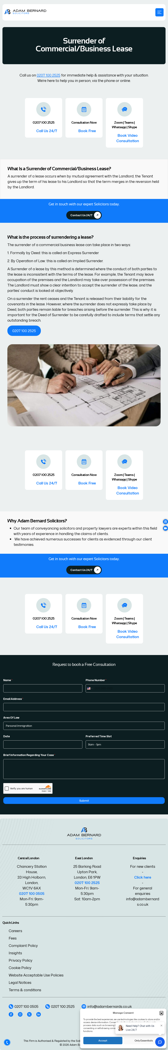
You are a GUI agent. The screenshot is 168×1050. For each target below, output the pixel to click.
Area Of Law (11, 717)
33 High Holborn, (31, 877)
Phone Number (96, 680)
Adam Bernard (79, 1045)
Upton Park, (87, 871)
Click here (142, 877)
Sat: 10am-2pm (87, 898)
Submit (84, 800)
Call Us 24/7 (46, 130)
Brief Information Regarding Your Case (29, 755)
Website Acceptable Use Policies (36, 975)
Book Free (87, 130)
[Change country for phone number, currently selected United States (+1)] (89, 688)
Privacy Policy (20, 960)
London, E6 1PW (87, 877)
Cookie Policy (20, 967)
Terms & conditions (25, 989)
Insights (15, 952)
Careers (15, 930)
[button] (161, 1013)
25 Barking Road (87, 866)
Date (6, 736)
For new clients (142, 866)
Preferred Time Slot (99, 736)
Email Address (13, 698)
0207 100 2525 (48, 75)
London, (31, 882)
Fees (13, 938)
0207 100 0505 (31, 893)
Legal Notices (20, 982)
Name (7, 680)
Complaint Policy (23, 945)
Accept (102, 1040)
